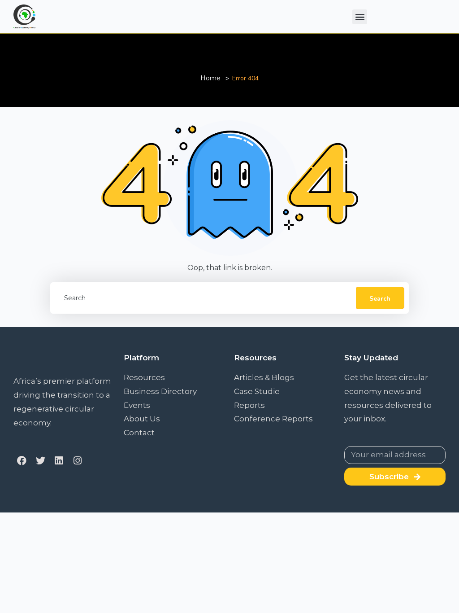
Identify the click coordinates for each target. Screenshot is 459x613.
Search (379, 298)
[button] (359, 16)
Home (210, 78)
